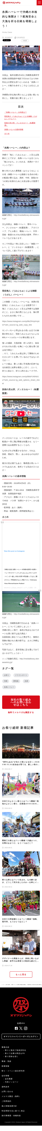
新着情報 (5, 1066)
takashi (6, 587)
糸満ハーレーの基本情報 (13, 129)
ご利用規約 (6, 1101)
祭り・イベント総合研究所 (13, 1071)
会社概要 (9, 1079)
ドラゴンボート (21, 675)
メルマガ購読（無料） (11, 1096)
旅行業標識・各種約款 (11, 1115)
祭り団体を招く (11, 1056)
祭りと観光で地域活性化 (15, 1050)
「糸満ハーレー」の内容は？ (15, 112)
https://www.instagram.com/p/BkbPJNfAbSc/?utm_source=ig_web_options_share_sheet (21, 380)
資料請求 (5, 1087)
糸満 (26, 681)
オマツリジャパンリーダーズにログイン (21, 1036)
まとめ (6, 133)
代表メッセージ (11, 1082)
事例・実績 (6, 1061)
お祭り (6, 675)
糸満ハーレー (9, 687)
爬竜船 (16, 681)
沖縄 (5, 681)
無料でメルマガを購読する (21, 712)
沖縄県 (25, 40)
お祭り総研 (8, 984)
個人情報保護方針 (9, 1106)
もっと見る (21, 974)
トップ (3, 984)
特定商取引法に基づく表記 (13, 1111)
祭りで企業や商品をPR (15, 1053)
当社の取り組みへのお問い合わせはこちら (21, 702)
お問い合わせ (7, 1091)
